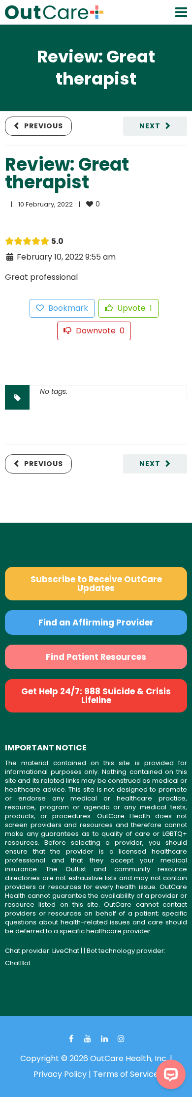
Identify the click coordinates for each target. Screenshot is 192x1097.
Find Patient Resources (96, 657)
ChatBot (18, 963)
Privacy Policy (60, 1074)
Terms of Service (126, 1074)
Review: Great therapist (67, 173)
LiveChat (65, 950)
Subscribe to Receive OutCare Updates (96, 583)
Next (149, 126)
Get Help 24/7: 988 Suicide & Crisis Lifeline (96, 695)
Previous (43, 126)
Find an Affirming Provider (96, 622)
